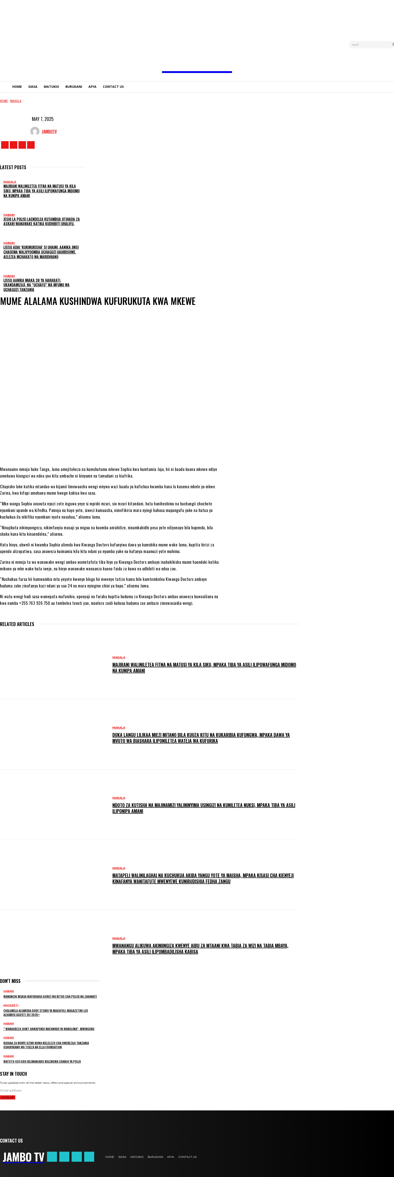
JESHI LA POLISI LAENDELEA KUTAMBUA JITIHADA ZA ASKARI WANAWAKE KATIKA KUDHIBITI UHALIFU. (41, 221)
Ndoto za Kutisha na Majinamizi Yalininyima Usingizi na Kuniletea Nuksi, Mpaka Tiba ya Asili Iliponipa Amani (203, 808)
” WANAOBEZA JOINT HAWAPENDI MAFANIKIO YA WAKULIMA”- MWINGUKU (48, 1028)
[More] (164, 448)
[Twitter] (22, 145)
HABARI (9, 215)
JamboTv (49, 131)
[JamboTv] (36, 131)
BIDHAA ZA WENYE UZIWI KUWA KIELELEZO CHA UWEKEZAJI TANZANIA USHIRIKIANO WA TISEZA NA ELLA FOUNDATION (46, 1044)
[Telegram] (120, 448)
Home (4, 100)
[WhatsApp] (106, 448)
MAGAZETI (10, 1005)
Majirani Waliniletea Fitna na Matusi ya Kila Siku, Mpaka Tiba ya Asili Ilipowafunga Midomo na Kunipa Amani (41, 190)
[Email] (147, 448)
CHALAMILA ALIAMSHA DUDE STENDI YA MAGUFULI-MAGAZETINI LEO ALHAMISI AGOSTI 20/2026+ (45, 1012)
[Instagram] (13, 145)
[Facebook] (5, 145)
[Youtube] (31, 145)
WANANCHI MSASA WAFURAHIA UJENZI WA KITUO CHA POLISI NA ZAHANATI (50, 996)
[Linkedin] (134, 448)
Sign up (7, 1097)
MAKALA (15, 100)
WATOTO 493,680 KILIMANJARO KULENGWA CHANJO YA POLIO (42, 1061)
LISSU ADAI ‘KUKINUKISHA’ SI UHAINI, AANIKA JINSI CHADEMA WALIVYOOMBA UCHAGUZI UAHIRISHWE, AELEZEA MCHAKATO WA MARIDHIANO (41, 252)
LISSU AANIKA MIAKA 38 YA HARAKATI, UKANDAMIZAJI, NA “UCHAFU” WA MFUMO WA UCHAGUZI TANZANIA (36, 285)
